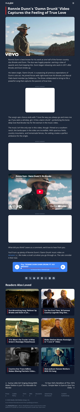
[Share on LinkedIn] (26, 278)
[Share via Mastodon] (38, 278)
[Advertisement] (40, 100)
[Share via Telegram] (49, 278)
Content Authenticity (65, 395)
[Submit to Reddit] (42, 278)
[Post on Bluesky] (34, 278)
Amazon (11, 255)
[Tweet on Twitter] (30, 278)
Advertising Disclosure (48, 395)
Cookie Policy (14, 395)
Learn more (42, 407)
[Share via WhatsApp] (45, 278)
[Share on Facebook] (53, 278)
